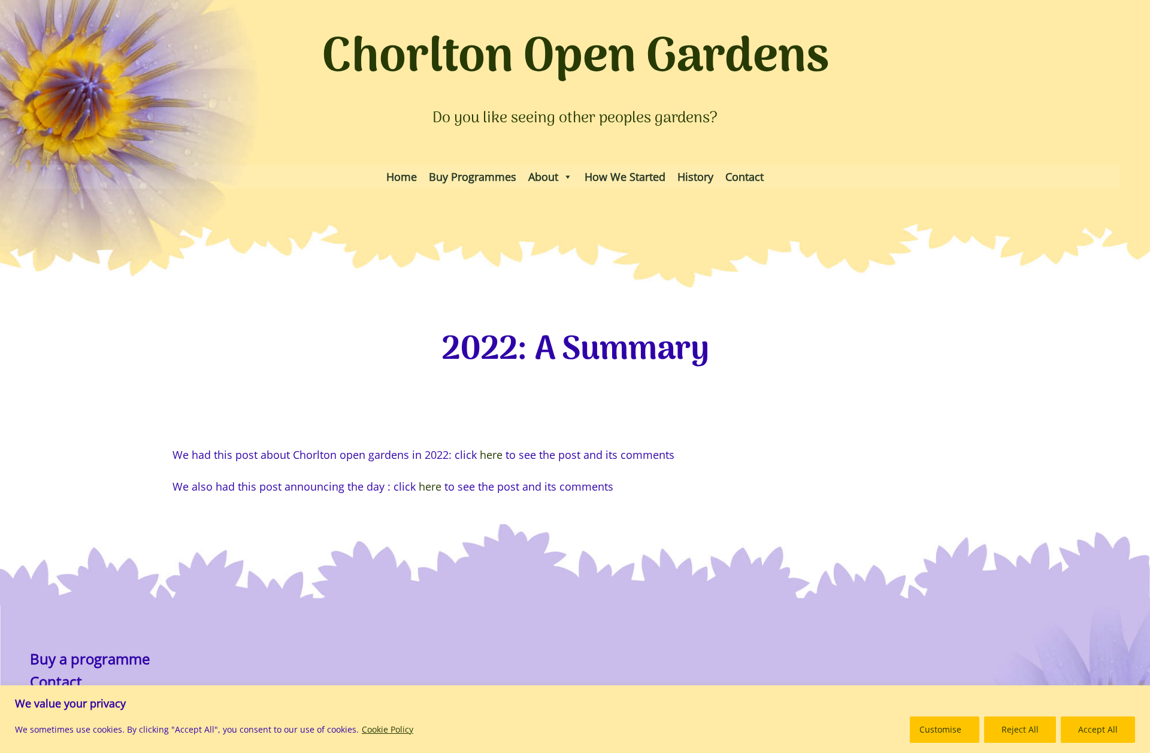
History (695, 177)
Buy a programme (90, 659)
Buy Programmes (472, 177)
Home (401, 177)
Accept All (1098, 729)
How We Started (625, 177)
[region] (575, 719)
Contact (744, 177)
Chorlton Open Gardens (575, 58)
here (490, 454)
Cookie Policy (387, 729)
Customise (940, 729)
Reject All (1020, 729)
